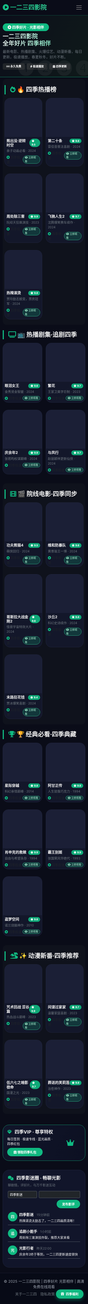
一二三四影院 (28, 7)
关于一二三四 (26, 1294)
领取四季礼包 (26, 1152)
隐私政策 (47, 1294)
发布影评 (68, 1204)
